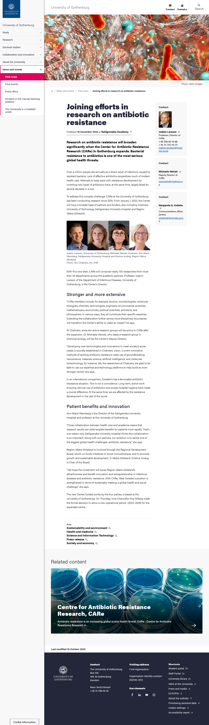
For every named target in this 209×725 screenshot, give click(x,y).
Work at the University (181, 683)
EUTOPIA (174, 693)
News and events (12, 69)
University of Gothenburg (18, 25)
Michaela (168, 171)
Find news (11, 76)
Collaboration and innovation (18, 54)
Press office (11, 91)
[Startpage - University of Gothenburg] (22, 10)
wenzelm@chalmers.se (171, 183)
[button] (199, 7)
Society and (81, 543)
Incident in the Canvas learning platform (22, 100)
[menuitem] (170, 7)
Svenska (182, 9)
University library (180, 678)
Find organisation (139, 669)
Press (76, 539)
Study (6, 32)
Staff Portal (177, 673)
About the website (179, 698)
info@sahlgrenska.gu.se (171, 219)
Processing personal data (183, 703)
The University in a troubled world (20, 110)
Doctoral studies (11, 47)
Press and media (178, 688)
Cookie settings (177, 707)
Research (8, 39)
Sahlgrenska (115, 131)
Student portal (179, 668)
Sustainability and (87, 527)
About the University (14, 62)
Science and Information (90, 535)
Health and (80, 531)
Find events (11, 84)
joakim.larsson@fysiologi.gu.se (170, 149)
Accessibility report (179, 712)
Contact (170, 9)
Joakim (168, 131)
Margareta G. (171, 205)
